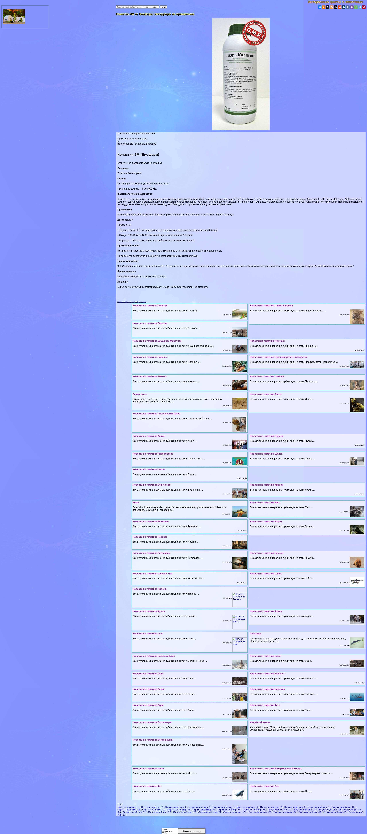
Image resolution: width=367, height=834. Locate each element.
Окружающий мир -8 (294, 807)
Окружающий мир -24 (209, 812)
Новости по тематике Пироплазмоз (153, 453)
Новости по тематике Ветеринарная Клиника (275, 768)
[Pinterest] (364, 7)
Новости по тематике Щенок (266, 453)
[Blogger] (331, 7)
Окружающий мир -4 (199, 807)
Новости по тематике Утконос (150, 376)
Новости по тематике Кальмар (267, 689)
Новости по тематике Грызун (266, 553)
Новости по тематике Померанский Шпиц (156, 413)
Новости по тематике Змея (265, 656)
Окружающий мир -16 (254, 809)
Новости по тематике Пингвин (267, 341)
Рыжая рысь (140, 394)
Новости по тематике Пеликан (150, 323)
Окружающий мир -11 (128, 809)
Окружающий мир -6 (247, 807)
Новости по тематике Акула (266, 611)
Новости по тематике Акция (149, 436)
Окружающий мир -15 (229, 809)
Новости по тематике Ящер (265, 394)
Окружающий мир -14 (204, 809)
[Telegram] (360, 7)
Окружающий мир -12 (153, 809)
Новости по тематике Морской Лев (152, 573)
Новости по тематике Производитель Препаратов (279, 357)
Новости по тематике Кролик (266, 485)
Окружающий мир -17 (279, 809)
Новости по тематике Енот (265, 502)
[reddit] (339, 7)
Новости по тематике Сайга (266, 573)
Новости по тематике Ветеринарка (152, 740)
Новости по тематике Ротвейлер (151, 553)
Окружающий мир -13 (178, 809)
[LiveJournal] (343, 7)
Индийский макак (260, 722)
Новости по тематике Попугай (150, 305)
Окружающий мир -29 (335, 812)
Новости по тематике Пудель (266, 436)
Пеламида (255, 633)
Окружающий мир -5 (223, 807)
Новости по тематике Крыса (149, 611)
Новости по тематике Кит (147, 786)
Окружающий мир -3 (176, 807)
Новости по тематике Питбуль (267, 376)
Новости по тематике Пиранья (150, 357)
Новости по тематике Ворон (266, 521)
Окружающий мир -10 (343, 807)
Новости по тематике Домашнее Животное (157, 341)
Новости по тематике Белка (148, 689)
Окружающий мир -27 (285, 812)
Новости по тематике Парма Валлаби (271, 305)
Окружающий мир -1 (128, 807)
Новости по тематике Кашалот (267, 673)
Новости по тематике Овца (148, 705)
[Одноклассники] (323, 7)
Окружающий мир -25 (234, 812)
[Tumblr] (348, 7)
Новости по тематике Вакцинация (152, 722)
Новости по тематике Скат (148, 633)
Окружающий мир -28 (310, 812)
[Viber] (352, 7)
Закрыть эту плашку (191, 831)
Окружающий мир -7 (271, 807)
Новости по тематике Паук (148, 673)
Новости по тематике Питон (149, 469)
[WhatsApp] (356, 7)
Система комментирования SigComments (131, 302)
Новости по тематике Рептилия (151, 521)
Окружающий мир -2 (152, 807)
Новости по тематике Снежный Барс (154, 656)
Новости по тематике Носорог (150, 537)
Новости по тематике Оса (264, 786)
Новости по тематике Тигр (265, 705)
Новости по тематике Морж (148, 768)
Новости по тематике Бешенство (151, 485)
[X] (327, 7)
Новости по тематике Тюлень (150, 589)
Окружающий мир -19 (329, 809)
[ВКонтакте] (319, 7)
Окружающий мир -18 (304, 809)
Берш (136, 502)
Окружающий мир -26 (259, 812)
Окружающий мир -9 (318, 807)
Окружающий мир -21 (134, 812)
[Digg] (335, 7)
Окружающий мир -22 (159, 812)
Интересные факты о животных (337, 2)
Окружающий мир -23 (184, 812)
